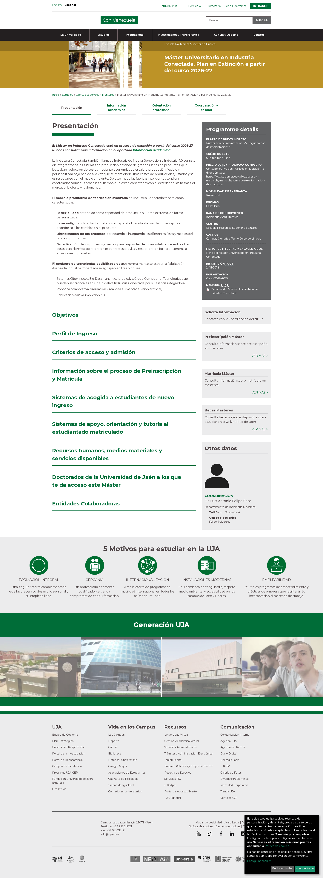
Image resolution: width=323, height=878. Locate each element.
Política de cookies (201, 826)
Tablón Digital (173, 760)
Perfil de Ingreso (74, 333)
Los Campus (116, 734)
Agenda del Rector (232, 747)
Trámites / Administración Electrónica (188, 753)
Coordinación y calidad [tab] (206, 108)
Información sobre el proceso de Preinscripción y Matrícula (116, 375)
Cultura (112, 747)
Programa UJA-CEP (65, 772)
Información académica (151, 150)
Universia (184, 859)
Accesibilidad (213, 822)
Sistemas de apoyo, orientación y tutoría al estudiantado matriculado (110, 428)
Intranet (260, 6)
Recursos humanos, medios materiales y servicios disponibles (107, 454)
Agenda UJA (228, 741)
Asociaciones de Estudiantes (126, 772)
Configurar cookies (259, 861)
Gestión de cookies (228, 826)
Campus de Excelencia (67, 766)
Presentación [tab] (71, 107)
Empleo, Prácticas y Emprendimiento (188, 766)
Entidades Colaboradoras (86, 503)
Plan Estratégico (63, 741)
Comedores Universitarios (125, 791)
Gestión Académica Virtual (181, 741)
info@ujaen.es (110, 834)
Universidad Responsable (68, 747)
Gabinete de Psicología (123, 778)
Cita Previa (59, 789)
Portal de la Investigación (68, 753)
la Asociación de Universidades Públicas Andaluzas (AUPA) (223, 859)
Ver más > (260, 356)
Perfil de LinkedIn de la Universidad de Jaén (232, 833)
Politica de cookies (277, 846)
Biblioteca (114, 753)
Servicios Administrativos (180, 747)
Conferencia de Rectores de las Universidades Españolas (204, 859)
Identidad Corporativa (234, 785)
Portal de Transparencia (67, 760)
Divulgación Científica (234, 778)
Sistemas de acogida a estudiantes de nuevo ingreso (113, 401)
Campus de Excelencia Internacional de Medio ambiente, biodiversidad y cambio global (82, 859)
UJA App (170, 785)
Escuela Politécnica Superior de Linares (231, 227)
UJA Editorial (172, 798)
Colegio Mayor (117, 766)
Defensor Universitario (122, 760)
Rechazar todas (282, 868)
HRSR (135, 859)
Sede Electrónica (235, 6)
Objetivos (65, 315)
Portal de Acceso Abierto (180, 791)
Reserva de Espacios (177, 772)
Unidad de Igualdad (121, 785)
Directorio (214, 6)
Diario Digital (228, 753)
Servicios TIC (172, 778)
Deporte (113, 741)
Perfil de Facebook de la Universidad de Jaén (221, 833)
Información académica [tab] (116, 108)
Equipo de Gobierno (65, 734)
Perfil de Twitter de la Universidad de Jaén (243, 833)
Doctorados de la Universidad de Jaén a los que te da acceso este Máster (116, 481)
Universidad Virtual (176, 734)
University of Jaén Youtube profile (199, 833)
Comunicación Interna (234, 734)
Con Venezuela (119, 20)
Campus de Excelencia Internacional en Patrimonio (57, 859)
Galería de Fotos (231, 772)
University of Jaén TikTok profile (209, 833)
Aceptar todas (305, 868)
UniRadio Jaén (229, 760)
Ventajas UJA (228, 798)
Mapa (199, 822)
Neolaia (156, 859)
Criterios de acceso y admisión (93, 352)
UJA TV (225, 766)
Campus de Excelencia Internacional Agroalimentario (70, 859)
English (57, 5)
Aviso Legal (231, 822)
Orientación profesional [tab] (161, 108)
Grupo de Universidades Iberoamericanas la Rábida (244, 859)
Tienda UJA (227, 791)
